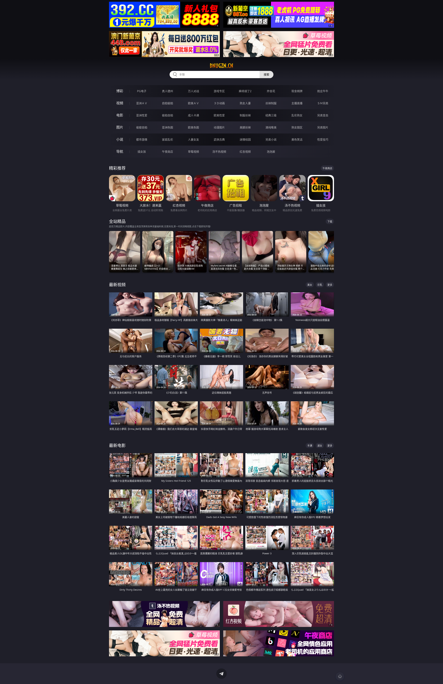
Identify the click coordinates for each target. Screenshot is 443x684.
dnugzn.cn (221, 65)
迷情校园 (245, 139)
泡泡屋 (271, 152)
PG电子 (141, 91)
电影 (119, 115)
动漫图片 (219, 127)
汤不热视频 (219, 152)
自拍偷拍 (167, 103)
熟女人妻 (245, 103)
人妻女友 (193, 139)
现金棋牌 (296, 91)
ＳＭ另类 (322, 103)
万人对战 (193, 91)
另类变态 (322, 115)
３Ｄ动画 (219, 103)
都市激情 (141, 139)
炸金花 (271, 91)
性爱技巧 (322, 139)
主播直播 (296, 103)
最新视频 (117, 284)
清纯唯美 (271, 127)
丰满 (309, 445)
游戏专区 (219, 91)
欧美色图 (193, 127)
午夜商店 (167, 152)
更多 (329, 284)
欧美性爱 (219, 115)
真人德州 (167, 91)
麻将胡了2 (245, 91)
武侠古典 (219, 139)
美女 (309, 284)
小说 (119, 139)
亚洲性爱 (141, 115)
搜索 (266, 74)
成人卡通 (193, 115)
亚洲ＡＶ (141, 103)
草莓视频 (193, 152)
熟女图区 (296, 127)
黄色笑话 (296, 139)
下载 (329, 221)
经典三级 (271, 115)
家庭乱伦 (167, 139)
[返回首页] (340, 676)
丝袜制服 (271, 103)
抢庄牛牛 (322, 91)
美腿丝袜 (245, 127)
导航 (119, 151)
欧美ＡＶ (193, 103)
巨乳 (319, 284)
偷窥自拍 (141, 127)
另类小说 (271, 139)
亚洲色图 (167, 127)
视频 (119, 103)
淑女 (319, 445)
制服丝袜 (245, 115)
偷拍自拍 (167, 115)
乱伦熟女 (296, 115)
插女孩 (142, 152)
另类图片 (322, 127)
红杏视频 (245, 152)
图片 (119, 127)
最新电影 (117, 445)
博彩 (119, 91)
